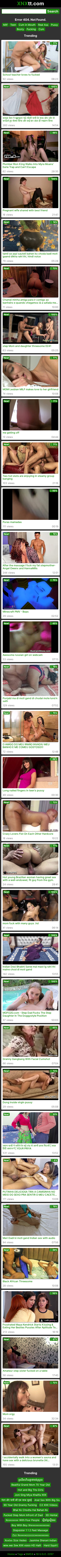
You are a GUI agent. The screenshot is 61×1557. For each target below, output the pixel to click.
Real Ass (43, 24)
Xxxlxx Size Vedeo (16, 1540)
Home (11, 1554)
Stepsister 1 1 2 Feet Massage (30, 1530)
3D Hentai (51, 1514)
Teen (13, 24)
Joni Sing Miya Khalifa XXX (30, 1494)
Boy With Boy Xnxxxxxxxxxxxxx (31, 1525)
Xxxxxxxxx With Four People (22, 1520)
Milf (5, 24)
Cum (41, 29)
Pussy (54, 24)
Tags (20, 1554)
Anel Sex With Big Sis (47, 1499)
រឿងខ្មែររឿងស (49, 1520)
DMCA (29, 1554)
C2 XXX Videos (48, 1505)
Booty (20, 29)
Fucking (31, 29)
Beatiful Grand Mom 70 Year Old (30, 1484)
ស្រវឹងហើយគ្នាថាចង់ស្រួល (30, 1479)
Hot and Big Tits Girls (30, 1489)
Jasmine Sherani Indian (42, 1540)
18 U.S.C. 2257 (45, 1554)
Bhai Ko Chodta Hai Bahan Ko (30, 1510)
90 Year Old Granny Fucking (20, 1505)
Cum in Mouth (27, 24)
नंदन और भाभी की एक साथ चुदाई (16, 1499)
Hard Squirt (51, 1545)
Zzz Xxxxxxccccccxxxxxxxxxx (30, 1535)
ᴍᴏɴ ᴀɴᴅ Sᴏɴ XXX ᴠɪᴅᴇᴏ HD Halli (22, 1545)
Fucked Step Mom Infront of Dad (23, 1514)
